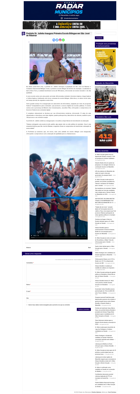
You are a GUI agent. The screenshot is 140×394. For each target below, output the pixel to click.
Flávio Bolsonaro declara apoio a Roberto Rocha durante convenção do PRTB (105, 322)
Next (89, 247)
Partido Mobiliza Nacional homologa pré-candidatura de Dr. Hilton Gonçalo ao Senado (105, 384)
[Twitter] (57, 40)
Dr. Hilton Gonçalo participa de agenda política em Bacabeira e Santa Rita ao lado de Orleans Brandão (105, 274)
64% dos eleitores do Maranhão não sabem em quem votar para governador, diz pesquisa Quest (105, 173)
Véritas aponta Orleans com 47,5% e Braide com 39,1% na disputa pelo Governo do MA (105, 261)
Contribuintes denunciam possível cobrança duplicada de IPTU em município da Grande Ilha (104, 376)
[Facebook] (53, 40)
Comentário (30, 263)
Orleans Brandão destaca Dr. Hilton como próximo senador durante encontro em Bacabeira (104, 282)
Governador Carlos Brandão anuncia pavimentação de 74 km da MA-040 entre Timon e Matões (104, 291)
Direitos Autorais (96, 392)
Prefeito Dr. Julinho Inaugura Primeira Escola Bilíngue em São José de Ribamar (58, 34)
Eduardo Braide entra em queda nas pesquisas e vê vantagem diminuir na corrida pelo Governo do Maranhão (105, 165)
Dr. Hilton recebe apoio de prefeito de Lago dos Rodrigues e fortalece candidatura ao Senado (105, 329)
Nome (28, 284)
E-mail (28, 291)
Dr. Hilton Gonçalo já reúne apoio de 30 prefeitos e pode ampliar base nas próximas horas (105, 352)
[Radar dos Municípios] (70, 10)
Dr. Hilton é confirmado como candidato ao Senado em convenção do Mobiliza (105, 369)
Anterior (28, 247)
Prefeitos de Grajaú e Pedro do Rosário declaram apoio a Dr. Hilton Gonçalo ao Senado (104, 221)
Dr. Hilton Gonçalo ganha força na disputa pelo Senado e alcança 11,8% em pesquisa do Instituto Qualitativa (105, 156)
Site (27, 298)
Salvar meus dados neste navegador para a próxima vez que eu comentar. (49, 305)
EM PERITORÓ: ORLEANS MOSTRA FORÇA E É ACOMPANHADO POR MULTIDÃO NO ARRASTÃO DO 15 (104, 200)
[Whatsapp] (63, 40)
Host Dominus (112, 392)
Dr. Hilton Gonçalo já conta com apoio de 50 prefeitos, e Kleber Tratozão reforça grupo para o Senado (105, 240)
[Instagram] (60, 40)
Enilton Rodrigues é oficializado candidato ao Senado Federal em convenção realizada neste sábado (104, 337)
